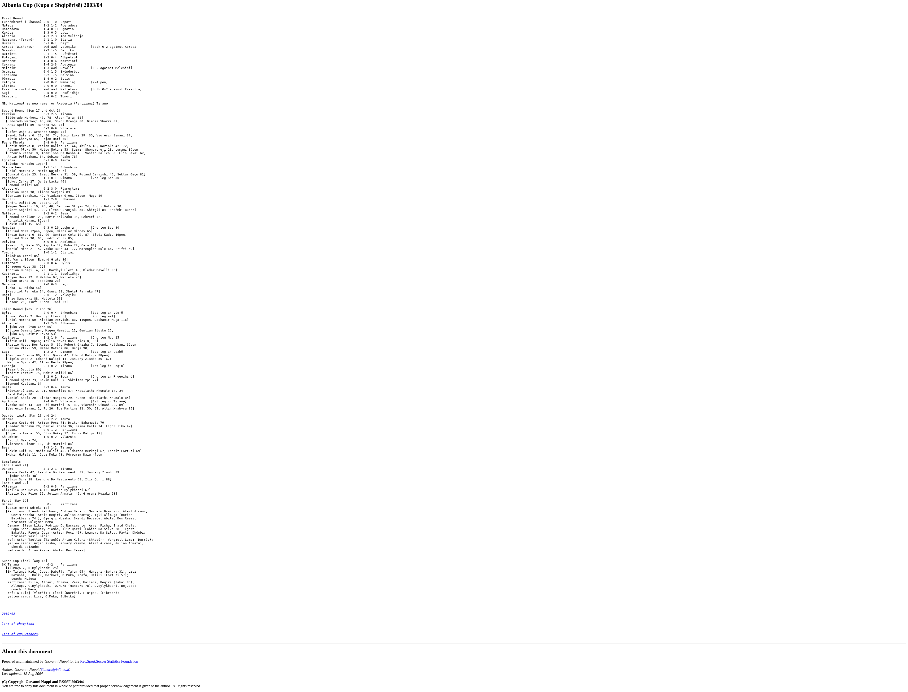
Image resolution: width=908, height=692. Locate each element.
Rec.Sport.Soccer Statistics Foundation (109, 661)
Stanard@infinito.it (55, 669)
